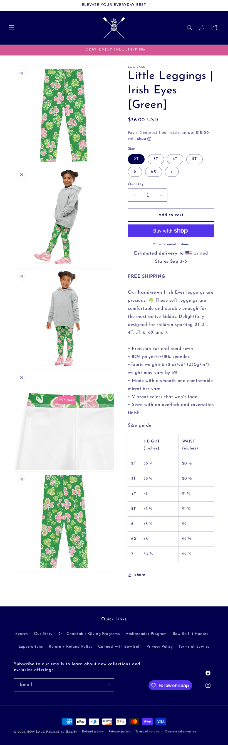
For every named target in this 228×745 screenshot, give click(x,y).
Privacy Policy (160, 647)
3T (155, 159)
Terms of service (147, 731)
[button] (12, 27)
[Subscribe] (107, 684)
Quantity (135, 184)
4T (175, 159)
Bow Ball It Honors (191, 634)
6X (153, 172)
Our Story (43, 634)
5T (194, 159)
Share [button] (139, 575)
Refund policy (92, 731)
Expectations (30, 647)
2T (136, 159)
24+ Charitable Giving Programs (89, 634)
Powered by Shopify (61, 732)
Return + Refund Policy (70, 647)
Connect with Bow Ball (119, 647)
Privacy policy (119, 731)
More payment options (171, 244)
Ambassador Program (146, 634)
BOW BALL (36, 732)
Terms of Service (194, 647)
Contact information (180, 731)
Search (21, 634)
